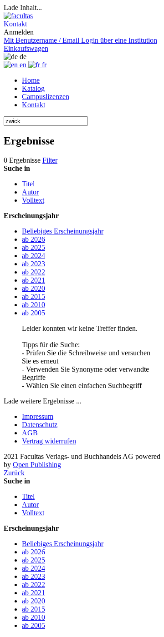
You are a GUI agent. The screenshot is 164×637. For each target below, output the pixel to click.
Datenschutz (39, 424)
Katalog (33, 88)
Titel (28, 184)
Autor (30, 192)
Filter (49, 160)
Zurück (14, 473)
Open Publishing (37, 464)
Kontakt (33, 105)
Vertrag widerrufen (49, 441)
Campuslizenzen (45, 96)
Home (31, 80)
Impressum (37, 416)
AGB (30, 433)
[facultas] (18, 16)
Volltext (33, 200)
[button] (15, 24)
